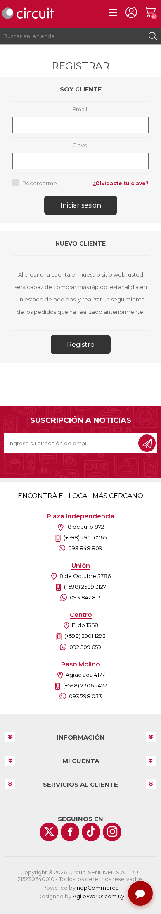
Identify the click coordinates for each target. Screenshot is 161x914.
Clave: (80, 145)
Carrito (149, 12)
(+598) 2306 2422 (85, 685)
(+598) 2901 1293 (85, 635)
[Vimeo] (91, 832)
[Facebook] (70, 832)
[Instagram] (112, 832)
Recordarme (39, 183)
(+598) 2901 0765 (85, 537)
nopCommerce (98, 887)
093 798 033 (85, 696)
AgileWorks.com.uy (98, 896)
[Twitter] (49, 832)
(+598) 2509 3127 (85, 586)
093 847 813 (85, 597)
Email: (80, 109)
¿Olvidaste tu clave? (121, 183)
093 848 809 (85, 548)
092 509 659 (85, 647)
